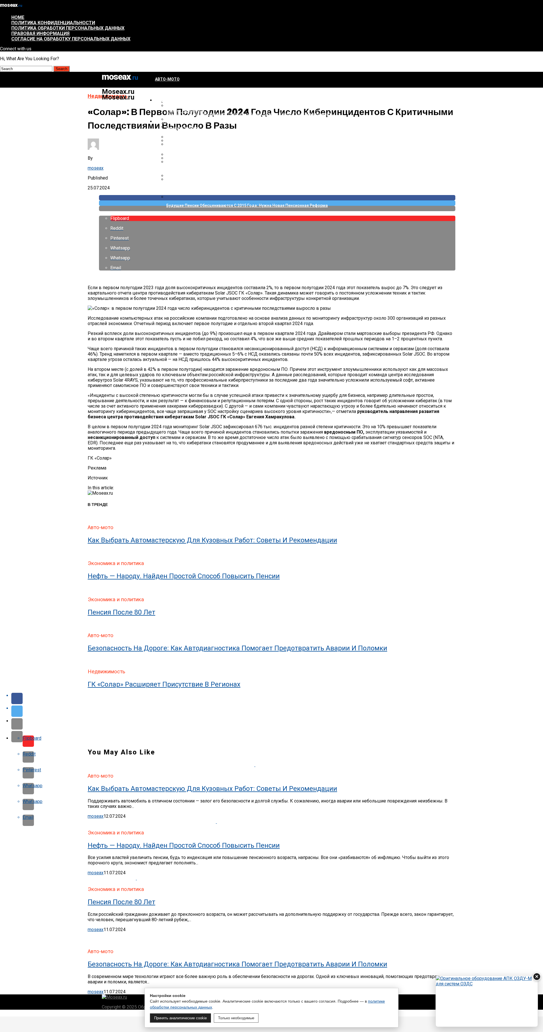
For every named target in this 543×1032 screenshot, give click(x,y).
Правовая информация (40, 33)
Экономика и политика (181, 121)
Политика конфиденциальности (53, 22)
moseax (96, 168)
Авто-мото (167, 79)
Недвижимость (172, 100)
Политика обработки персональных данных (67, 28)
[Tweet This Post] (277, 711)
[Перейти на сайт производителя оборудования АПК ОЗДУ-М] (487, 1001)
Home (17, 17)
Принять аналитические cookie (180, 1018)
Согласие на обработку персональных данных (70, 39)
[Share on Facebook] (277, 698)
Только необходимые (236, 1018)
